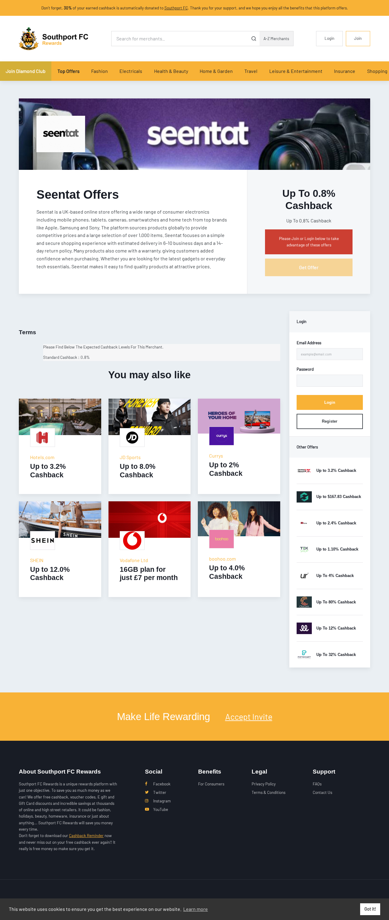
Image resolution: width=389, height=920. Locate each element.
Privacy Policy (264, 783)
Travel (250, 71)
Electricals (130, 71)
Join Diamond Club (26, 71)
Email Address (309, 342)
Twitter (159, 792)
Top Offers (68, 71)
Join (358, 38)
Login (329, 38)
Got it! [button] (370, 908)
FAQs (317, 783)
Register (329, 421)
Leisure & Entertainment (295, 71)
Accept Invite (248, 716)
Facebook (161, 783)
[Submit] (254, 38)
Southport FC (176, 7)
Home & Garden (216, 71)
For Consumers (211, 783)
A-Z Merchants (276, 38)
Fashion (99, 71)
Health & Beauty (171, 71)
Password (305, 369)
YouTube (160, 809)
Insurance (344, 71)
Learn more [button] (195, 909)
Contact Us (322, 792)
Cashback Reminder (86, 835)
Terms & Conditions (268, 792)
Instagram (162, 800)
